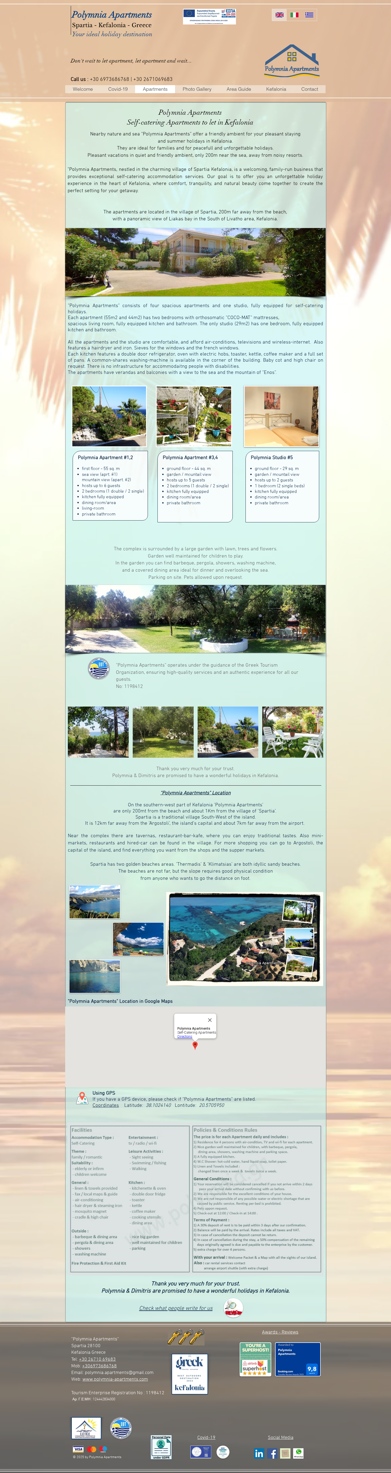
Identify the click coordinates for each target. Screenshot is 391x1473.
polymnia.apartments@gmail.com (119, 1373)
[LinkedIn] (259, 1453)
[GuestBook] (285, 1453)
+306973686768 (99, 1366)
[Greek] (309, 15)
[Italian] (294, 15)
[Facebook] (272, 1453)
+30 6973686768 (109, 79)
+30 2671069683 (153, 79)
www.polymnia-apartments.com (115, 1379)
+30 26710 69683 (97, 1359)
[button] (249, 262)
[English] (279, 15)
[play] (133, 442)
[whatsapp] (298, 1453)
